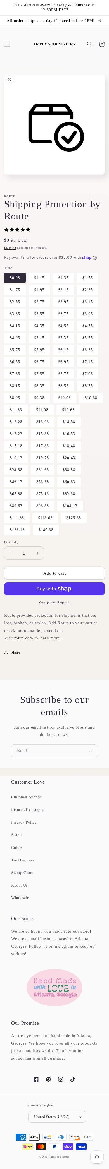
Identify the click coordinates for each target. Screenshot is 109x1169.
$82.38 (69, 494)
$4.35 (39, 326)
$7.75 (63, 374)
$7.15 (87, 362)
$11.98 (42, 410)
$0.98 (15, 278)
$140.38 (46, 530)
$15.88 (42, 434)
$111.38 (17, 518)
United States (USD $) (51, 1117)
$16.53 (69, 434)
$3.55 (39, 314)
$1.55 (87, 278)
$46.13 (16, 482)
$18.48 (69, 446)
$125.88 (73, 518)
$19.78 (42, 458)
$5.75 (15, 350)
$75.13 (42, 494)
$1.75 (15, 290)
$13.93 (42, 422)
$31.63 (42, 470)
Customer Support (27, 797)
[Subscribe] (91, 750)
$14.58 (69, 422)
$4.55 (63, 326)
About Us (19, 885)
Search (17, 835)
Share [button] (15, 652)
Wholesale (20, 898)
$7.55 (39, 374)
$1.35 (63, 278)
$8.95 (15, 398)
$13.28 (16, 422)
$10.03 (64, 398)
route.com (23, 638)
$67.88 (16, 494)
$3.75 (63, 314)
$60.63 (69, 482)
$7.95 (87, 374)
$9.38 (39, 398)
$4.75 (87, 326)
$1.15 (39, 278)
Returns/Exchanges (27, 810)
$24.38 (16, 470)
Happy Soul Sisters (59, 1157)
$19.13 (16, 458)
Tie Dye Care (22, 860)
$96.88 (42, 506)
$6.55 (15, 362)
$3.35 (15, 314)
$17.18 (16, 446)
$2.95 (63, 302)
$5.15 (39, 338)
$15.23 (16, 434)
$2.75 (39, 302)
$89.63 (16, 506)
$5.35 (63, 338)
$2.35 (87, 290)
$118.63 (45, 518)
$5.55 (87, 338)
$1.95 (39, 290)
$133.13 (17, 530)
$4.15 (15, 326)
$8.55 (63, 386)
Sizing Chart (22, 873)
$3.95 (87, 314)
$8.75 (87, 386)
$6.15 (63, 350)
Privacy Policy (24, 822)
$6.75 (39, 362)
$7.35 (15, 374)
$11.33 (16, 410)
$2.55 (15, 302)
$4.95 (15, 338)
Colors (17, 848)
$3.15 (87, 302)
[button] (7, 44)
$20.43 (69, 458)
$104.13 (70, 506)
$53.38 (42, 482)
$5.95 (39, 350)
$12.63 (68, 410)
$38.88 (69, 470)
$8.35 (39, 386)
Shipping (10, 247)
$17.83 (42, 446)
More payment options (54, 602)
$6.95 (63, 362)
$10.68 (91, 398)
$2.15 (63, 290)
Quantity (11, 542)
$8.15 (15, 386)
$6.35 (87, 350)
